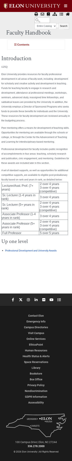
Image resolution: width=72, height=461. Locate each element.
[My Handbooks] (48, 14)
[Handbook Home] (68, 14)
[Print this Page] (36, 14)
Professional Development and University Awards (31, 250)
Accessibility (36, 402)
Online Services (36, 339)
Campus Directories (36, 327)
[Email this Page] (42, 14)
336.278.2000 (36, 446)
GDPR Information (36, 396)
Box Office (36, 379)
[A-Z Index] (61, 14)
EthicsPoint (36, 344)
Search (63, 26)
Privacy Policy (36, 385)
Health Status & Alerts (36, 356)
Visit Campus (36, 333)
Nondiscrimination (36, 391)
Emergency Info (36, 321)
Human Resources (36, 350)
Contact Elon (36, 315)
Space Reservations (36, 362)
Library (36, 368)
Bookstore (36, 373)
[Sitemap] (55, 14)
